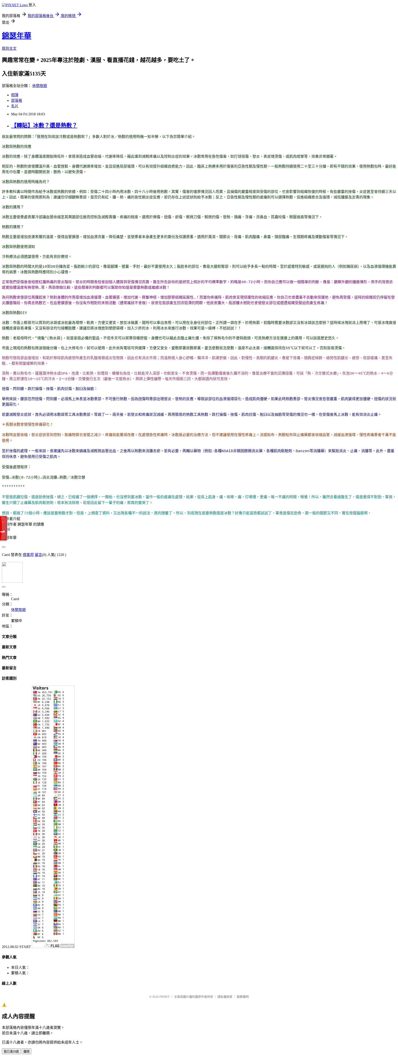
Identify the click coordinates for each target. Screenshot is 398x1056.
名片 (14, 106)
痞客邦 (28, 555)
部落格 (16, 100)
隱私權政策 (224, 996)
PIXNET (164, 996)
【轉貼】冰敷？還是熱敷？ (44, 125)
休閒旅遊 (39, 86)
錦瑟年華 (16, 36)
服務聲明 (243, 996)
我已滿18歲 (11, 1051)
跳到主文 (9, 48)
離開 (26, 1051)
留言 (38, 555)
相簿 (14, 95)
